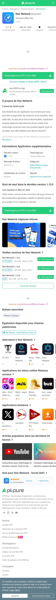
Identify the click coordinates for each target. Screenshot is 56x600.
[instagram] (8, 512)
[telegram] (4, 512)
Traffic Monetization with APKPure (15, 560)
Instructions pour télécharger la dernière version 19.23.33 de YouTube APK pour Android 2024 (17, 464)
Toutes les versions (28, 285)
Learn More (15, 590)
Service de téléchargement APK (14, 533)
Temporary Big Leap (24, 18)
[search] (53, 3)
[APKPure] (28, 3)
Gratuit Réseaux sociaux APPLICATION (39, 166)
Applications (14, 9)
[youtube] (16, 512)
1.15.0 (10, 156)
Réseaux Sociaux (11, 315)
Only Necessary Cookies (41, 596)
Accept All (15, 596)
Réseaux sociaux (27, 9)
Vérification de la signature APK (14, 529)
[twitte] (12, 512)
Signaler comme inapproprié (40, 176)
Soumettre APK (8, 556)
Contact (5, 574)
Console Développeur (10, 547)
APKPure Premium (9, 537)
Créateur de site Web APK (12, 551)
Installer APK (7, 524)
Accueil (5, 9)
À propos (5, 570)
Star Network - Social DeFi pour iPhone (20, 332)
